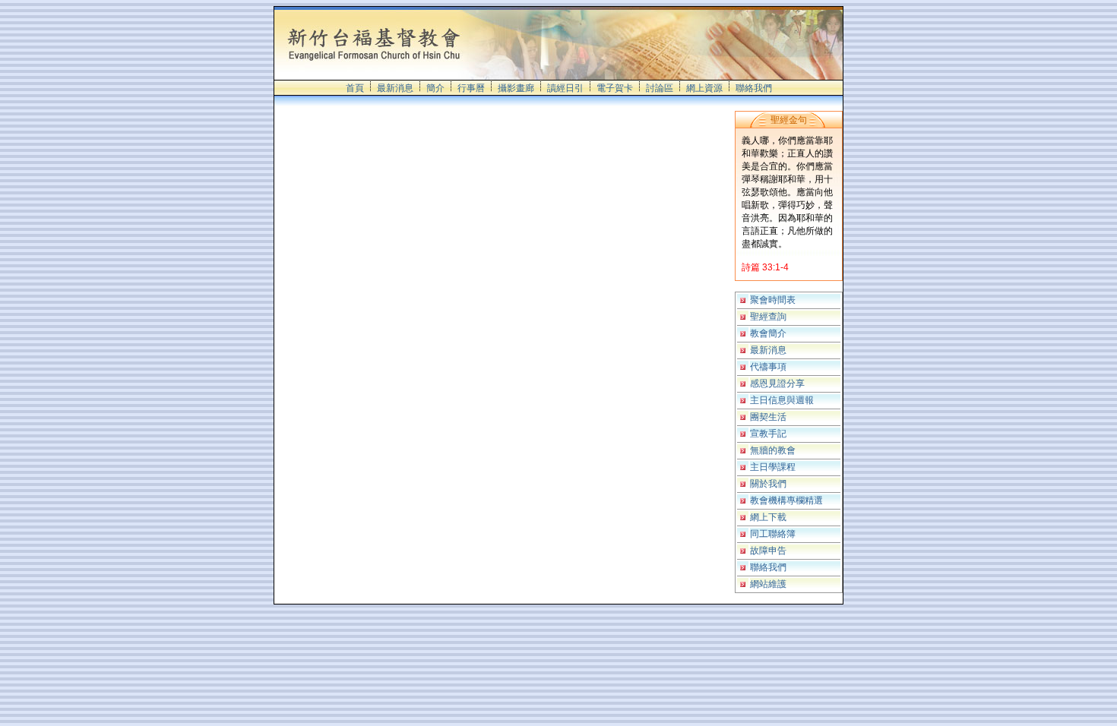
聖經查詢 (768, 316)
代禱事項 (768, 366)
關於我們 (768, 483)
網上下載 (768, 517)
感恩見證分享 (777, 383)
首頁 (355, 88)
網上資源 (704, 88)
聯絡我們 (754, 88)
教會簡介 (768, 333)
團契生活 (768, 417)
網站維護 (768, 584)
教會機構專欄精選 (786, 500)
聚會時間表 (773, 300)
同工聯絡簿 (773, 534)
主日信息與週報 (782, 400)
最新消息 (395, 88)
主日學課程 (773, 467)
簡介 (435, 88)
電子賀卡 (614, 88)
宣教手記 (768, 433)
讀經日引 (565, 88)
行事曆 (471, 88)
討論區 (659, 88)
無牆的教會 (773, 450)
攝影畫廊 (516, 88)
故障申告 (768, 550)
